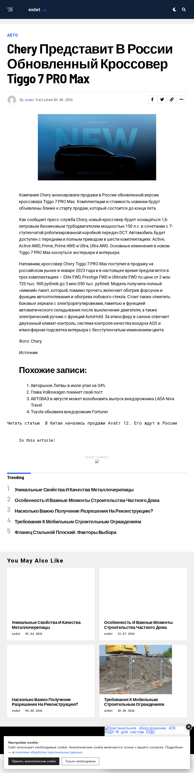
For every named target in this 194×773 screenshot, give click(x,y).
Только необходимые (80, 761)
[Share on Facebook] (152, 99)
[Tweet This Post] (162, 99)
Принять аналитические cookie (34, 761)
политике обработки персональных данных (48, 752)
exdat (29, 100)
